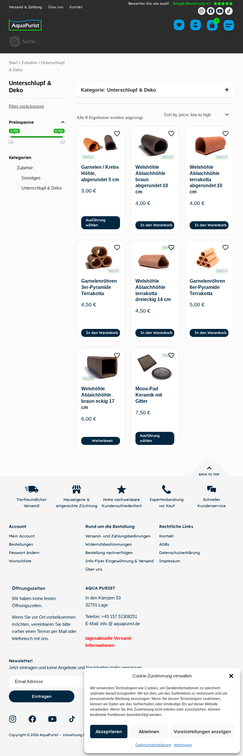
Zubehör (29, 63)
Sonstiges (31, 177)
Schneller (211, 499)
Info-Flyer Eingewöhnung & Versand (119, 560)
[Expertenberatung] (166, 489)
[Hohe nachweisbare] (121, 489)
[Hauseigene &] (76, 489)
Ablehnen (149, 731)
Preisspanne (21, 122)
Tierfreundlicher (32, 499)
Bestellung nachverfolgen (109, 552)
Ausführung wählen (95, 222)
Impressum (183, 745)
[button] (231, 676)
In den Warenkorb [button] (156, 225)
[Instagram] (202, 11)
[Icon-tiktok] (229, 11)
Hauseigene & (76, 499)
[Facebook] (211, 11)
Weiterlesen (102, 440)
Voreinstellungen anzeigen (202, 731)
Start (13, 63)
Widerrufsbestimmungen (108, 544)
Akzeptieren (108, 731)
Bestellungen (21, 544)
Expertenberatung (166, 499)
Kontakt (76, 7)
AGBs (164, 544)
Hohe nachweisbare (121, 499)
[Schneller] (211, 489)
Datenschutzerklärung (153, 745)
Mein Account (22, 536)
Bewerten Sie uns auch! (148, 3)
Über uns (55, 7)
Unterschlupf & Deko (41, 187)
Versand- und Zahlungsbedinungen (118, 536)
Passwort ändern (24, 552)
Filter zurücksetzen (26, 106)
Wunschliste (20, 560)
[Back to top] (209, 468)
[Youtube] (220, 11)
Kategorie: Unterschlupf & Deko (118, 90)
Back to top (209, 474)
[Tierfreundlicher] (31, 489)
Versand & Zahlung (25, 7)
